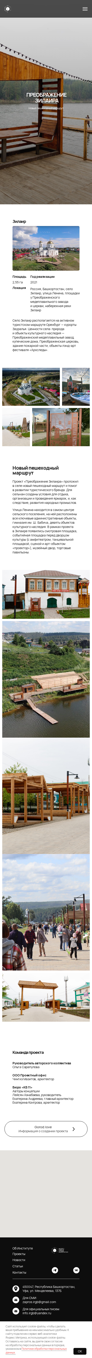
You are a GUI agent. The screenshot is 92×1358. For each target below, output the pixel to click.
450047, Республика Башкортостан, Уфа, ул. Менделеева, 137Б (49, 1289)
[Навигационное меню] (85, 8)
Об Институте (23, 1248)
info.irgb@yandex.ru (37, 1313)
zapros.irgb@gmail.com (39, 1302)
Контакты (19, 1272)
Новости (19, 1260)
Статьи (18, 1266)
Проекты (19, 1254)
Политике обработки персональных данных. (36, 1350)
